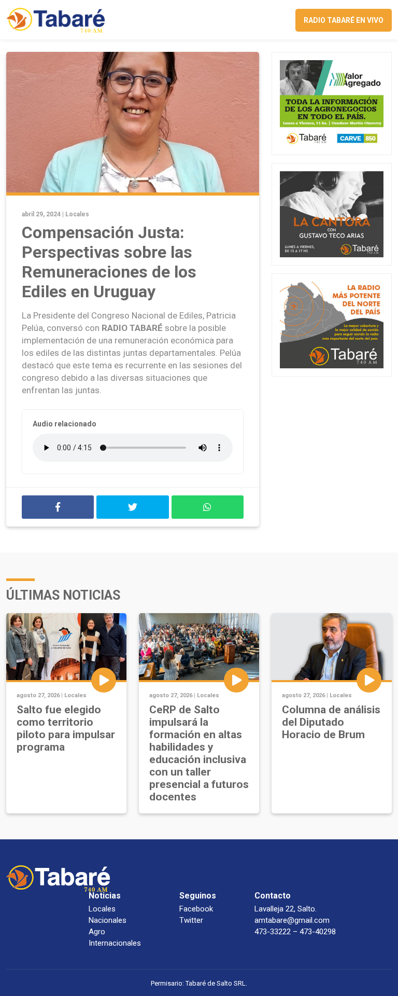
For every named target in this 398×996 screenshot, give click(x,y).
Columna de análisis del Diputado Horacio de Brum (331, 722)
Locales (77, 214)
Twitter (191, 920)
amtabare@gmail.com (292, 920)
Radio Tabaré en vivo (343, 20)
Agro (97, 931)
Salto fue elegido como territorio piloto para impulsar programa (66, 728)
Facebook (196, 909)
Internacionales (115, 943)
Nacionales (107, 920)
